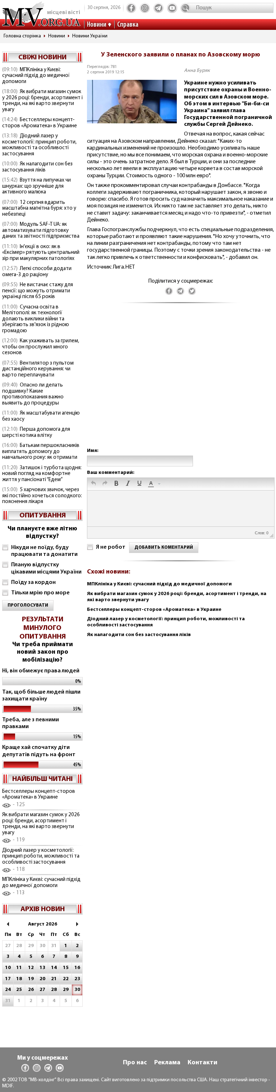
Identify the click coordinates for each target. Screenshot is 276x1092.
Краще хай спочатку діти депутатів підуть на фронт (38, 751)
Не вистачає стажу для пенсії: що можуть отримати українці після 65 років (37, 291)
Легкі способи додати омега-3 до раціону (37, 272)
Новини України (89, 36)
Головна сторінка (22, 36)
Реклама (167, 1063)
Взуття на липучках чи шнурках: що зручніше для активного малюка (36, 186)
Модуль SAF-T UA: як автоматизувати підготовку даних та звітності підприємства (40, 230)
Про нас (135, 1063)
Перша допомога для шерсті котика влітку (36, 432)
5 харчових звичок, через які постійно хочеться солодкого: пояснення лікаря (42, 495)
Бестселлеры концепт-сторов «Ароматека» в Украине (39, 123)
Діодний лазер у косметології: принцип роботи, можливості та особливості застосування (39, 145)
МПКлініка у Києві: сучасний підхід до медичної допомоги (36, 75)
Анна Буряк (197, 70)
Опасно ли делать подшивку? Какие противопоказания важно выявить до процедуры (33, 394)
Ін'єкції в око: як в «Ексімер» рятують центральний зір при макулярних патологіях (40, 252)
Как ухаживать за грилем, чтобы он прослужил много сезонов (40, 347)
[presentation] (93, 484)
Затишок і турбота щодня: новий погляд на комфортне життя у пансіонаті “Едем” (42, 474)
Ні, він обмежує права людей (40, 671)
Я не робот (110, 547)
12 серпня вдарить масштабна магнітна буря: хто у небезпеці (39, 208)
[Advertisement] (180, 382)
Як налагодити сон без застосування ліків (37, 167)
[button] (93, 484)
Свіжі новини (42, 57)
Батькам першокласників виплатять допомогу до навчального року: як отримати (40, 451)
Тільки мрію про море (40, 593)
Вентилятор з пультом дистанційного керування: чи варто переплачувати (38, 369)
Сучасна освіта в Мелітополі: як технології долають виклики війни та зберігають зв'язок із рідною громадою (35, 319)
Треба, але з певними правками (30, 723)
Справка (127, 24)
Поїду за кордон (33, 582)
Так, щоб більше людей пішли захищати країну (41, 695)
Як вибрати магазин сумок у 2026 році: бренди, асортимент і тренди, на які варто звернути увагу (42, 101)
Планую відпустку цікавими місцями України (46, 568)
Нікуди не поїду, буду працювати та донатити (44, 551)
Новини (96, 24)
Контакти (202, 1063)
